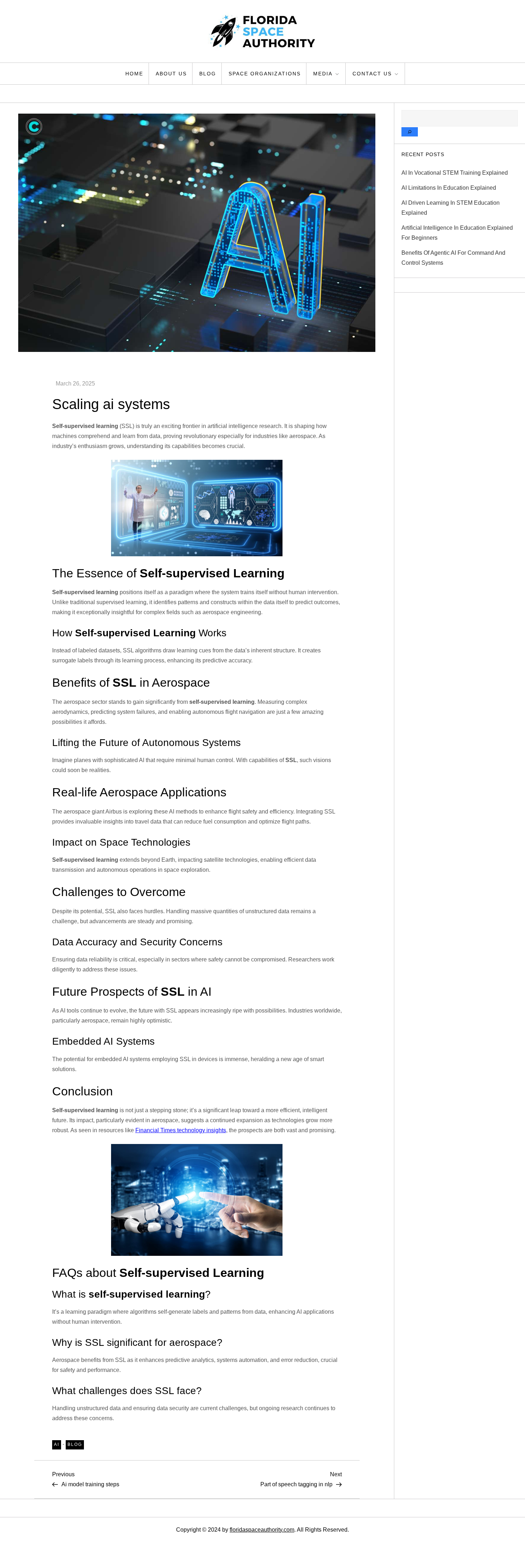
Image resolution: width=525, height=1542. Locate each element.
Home (134, 73)
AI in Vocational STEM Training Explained (454, 173)
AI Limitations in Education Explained (448, 188)
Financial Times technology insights (180, 1130)
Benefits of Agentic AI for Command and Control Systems (453, 258)
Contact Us (372, 73)
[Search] (409, 131)
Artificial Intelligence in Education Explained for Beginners (457, 233)
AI (56, 1444)
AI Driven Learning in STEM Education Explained (450, 208)
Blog (207, 73)
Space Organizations (265, 73)
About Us (171, 73)
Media (322, 73)
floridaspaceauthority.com (262, 1530)
